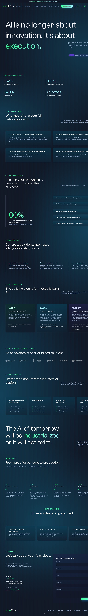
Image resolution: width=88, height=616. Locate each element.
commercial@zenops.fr (12, 590)
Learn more (77, 329)
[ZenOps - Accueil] (8, 6)
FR (81, 6)
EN (84, 6)
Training (35, 6)
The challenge (19, 6)
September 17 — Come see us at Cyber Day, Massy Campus (43, 1)
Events (57, 6)
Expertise (43, 6)
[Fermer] (86, 1)
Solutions (27, 6)
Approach (50, 6)
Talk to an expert (66, 6)
